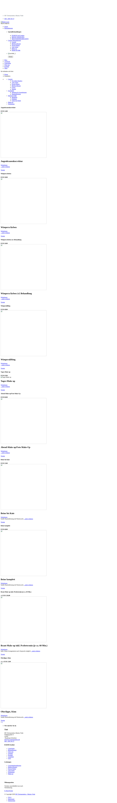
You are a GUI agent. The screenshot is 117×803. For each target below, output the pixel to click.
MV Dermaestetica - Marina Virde (25, 794)
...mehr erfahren (5, 167)
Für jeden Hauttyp (17, 81)
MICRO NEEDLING (18, 37)
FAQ (9, 758)
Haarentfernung (16, 94)
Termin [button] (3, 170)
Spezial (14, 89)
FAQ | (10, 797)
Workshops (11, 104)
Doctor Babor (16, 45)
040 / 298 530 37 (9, 19)
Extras (13, 87)
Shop (5, 68)
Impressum (11, 799)
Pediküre (14, 99)
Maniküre (14, 97)
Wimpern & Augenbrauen (19, 92)
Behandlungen (8, 28)
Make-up (14, 48)
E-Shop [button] (6, 791)
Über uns (7, 65)
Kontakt (6, 66)
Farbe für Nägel (16, 100)
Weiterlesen (4, 165)
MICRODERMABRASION (20, 39)
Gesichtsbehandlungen (14, 765)
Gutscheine (7, 63)
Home (6, 26)
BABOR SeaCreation (18, 35)
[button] (5, 23)
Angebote (7, 61)
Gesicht (14, 42)
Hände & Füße (16, 50)
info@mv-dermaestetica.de (12, 739)
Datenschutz (11, 800)
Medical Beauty (16, 44)
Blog (5, 60)
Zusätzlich (11, 91)
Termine (10, 753)
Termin (10, 56)
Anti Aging (15, 47)
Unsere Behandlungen (14, 40)
